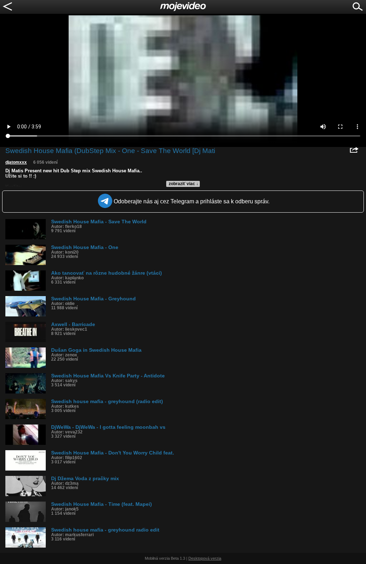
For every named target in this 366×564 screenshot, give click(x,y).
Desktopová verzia (204, 558)
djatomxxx (16, 162)
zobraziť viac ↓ (183, 183)
